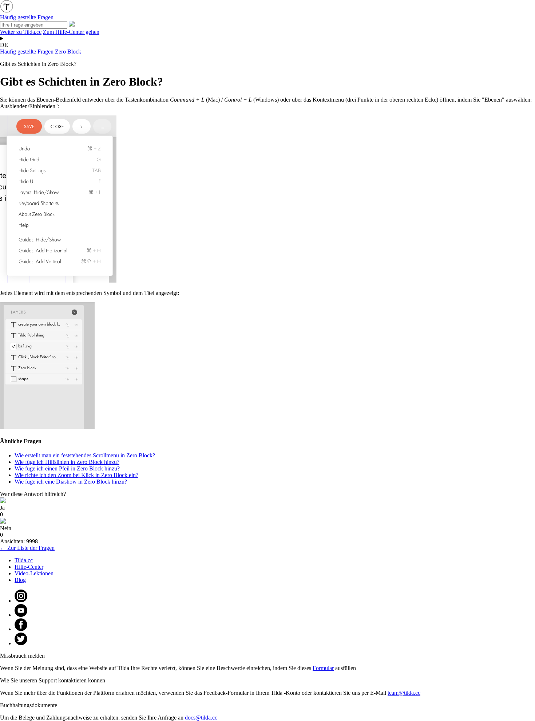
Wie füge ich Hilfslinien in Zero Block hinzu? (67, 462)
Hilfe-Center (29, 567)
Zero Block (68, 51)
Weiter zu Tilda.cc (20, 32)
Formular (323, 668)
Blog (20, 580)
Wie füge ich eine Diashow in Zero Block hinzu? (71, 481)
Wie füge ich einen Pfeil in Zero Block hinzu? (67, 468)
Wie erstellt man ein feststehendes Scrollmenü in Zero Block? (85, 455)
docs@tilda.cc (201, 717)
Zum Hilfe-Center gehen (71, 32)
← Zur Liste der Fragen (27, 548)
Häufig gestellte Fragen (27, 51)
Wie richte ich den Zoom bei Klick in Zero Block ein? (76, 475)
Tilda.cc (24, 560)
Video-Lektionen (34, 573)
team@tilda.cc (404, 693)
